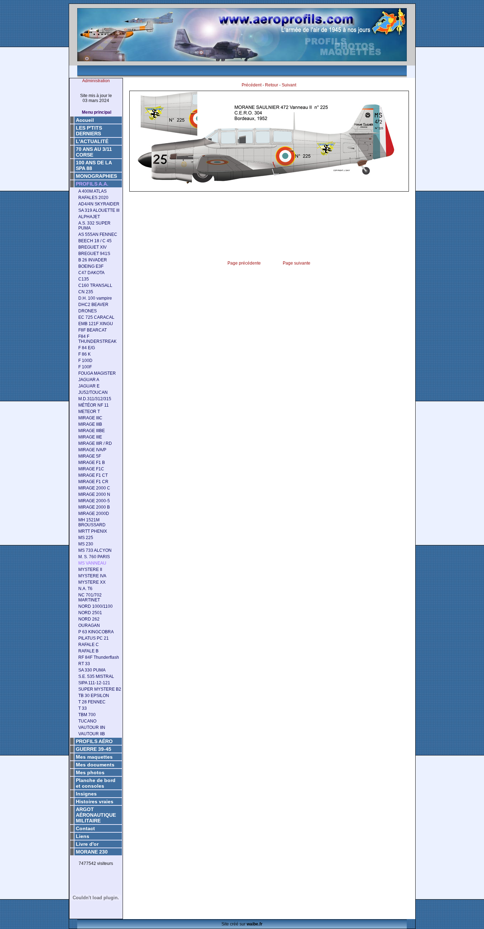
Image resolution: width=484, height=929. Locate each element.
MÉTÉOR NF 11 (93, 405)
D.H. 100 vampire (95, 298)
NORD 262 (89, 619)
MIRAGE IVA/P (92, 449)
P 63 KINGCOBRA (96, 631)
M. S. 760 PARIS (94, 556)
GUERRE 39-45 (93, 749)
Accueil (85, 120)
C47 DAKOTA (91, 272)
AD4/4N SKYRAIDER (98, 204)
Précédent (251, 85)
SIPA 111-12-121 (94, 682)
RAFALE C (88, 644)
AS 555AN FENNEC (97, 234)
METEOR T (89, 411)
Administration (96, 80)
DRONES (87, 310)
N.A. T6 (85, 588)
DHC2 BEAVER (93, 304)
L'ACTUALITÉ (92, 141)
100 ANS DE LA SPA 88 (94, 165)
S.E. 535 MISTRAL (96, 676)
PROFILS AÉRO (94, 741)
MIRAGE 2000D (93, 513)
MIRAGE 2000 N (94, 494)
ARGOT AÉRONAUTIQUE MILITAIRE (96, 814)
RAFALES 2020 (93, 197)
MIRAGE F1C (91, 468)
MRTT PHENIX (92, 531)
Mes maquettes (94, 757)
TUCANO (87, 721)
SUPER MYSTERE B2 (99, 689)
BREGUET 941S (94, 253)
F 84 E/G (86, 347)
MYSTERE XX (92, 582)
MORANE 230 (92, 852)
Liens (82, 836)
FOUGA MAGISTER (97, 373)
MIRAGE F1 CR (93, 481)
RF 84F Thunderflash (98, 657)
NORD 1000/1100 (95, 606)
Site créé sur (242, 924)
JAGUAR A (88, 379)
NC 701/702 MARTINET (90, 597)
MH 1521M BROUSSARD (92, 522)
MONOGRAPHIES (96, 176)
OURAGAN (89, 625)
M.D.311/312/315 (94, 398)
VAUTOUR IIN (91, 727)
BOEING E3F (90, 266)
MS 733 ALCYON (95, 550)
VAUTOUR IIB (91, 733)
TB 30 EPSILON (93, 695)
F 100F (85, 366)
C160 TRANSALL (95, 285)
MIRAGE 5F (89, 456)
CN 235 (85, 291)
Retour (271, 85)
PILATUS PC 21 (93, 638)
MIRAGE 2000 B (94, 507)
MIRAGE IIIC (90, 417)
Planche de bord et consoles (96, 783)
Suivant (289, 85)
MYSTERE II (90, 569)
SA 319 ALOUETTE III (98, 210)
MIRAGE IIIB (90, 424)
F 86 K (84, 354)
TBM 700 (87, 714)
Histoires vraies (94, 801)
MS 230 (85, 544)
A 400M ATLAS (92, 191)
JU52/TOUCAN (93, 392)
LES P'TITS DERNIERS (89, 130)
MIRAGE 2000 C (94, 488)
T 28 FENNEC (92, 701)
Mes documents (95, 764)
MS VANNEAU (92, 563)
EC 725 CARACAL (96, 317)
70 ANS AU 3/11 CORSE (94, 152)
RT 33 (84, 663)
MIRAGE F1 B (91, 462)
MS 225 (85, 537)
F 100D (85, 360)
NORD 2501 (90, 612)
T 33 (82, 708)
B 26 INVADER (92, 259)
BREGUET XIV (92, 247)
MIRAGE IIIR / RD (95, 443)
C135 (83, 279)
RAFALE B (88, 650)
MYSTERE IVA (92, 575)
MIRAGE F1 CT (93, 475)
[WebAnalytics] (96, 874)
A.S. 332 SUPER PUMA (94, 226)
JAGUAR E (89, 386)
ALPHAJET (89, 216)
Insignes (86, 794)
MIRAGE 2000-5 (94, 500)
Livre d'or (87, 844)
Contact (85, 828)
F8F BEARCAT (92, 330)
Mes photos (90, 772)
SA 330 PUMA (92, 670)
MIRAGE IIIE (90, 437)
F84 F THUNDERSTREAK (97, 339)
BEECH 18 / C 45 (95, 240)
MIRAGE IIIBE (91, 430)
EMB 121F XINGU (95, 323)
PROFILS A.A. (92, 184)
